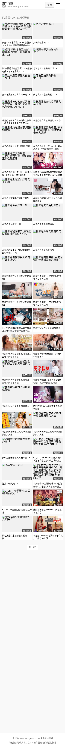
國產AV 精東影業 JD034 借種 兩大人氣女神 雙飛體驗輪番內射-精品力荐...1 (16, 45)
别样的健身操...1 (41, 42)
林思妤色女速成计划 (11, 224)
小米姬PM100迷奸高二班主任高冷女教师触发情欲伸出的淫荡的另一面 (16, 331)
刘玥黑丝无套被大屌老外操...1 (16, 457)
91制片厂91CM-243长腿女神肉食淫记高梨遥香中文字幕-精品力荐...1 (48, 460)
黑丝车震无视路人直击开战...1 (16, 94)
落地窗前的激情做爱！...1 (45, 94)
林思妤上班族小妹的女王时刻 (15, 198)
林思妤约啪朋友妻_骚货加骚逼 (16, 146)
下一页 (32, 547)
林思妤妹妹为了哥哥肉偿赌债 (46, 328)
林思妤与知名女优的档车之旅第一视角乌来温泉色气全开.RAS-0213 (16, 123)
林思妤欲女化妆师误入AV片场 (47, 120)
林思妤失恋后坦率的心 (43, 224)
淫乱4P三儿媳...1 (10, 483)
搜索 (49, 5)
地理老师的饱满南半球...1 (45, 68)
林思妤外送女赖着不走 (43, 250)
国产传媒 (7, 3)
